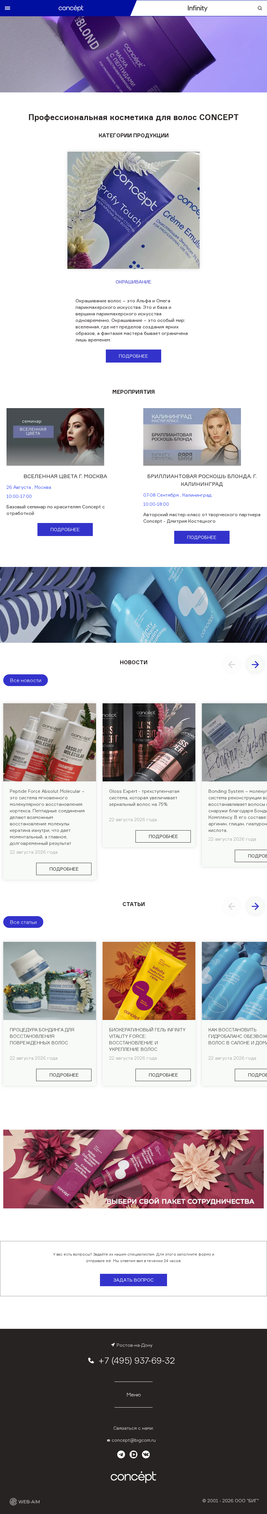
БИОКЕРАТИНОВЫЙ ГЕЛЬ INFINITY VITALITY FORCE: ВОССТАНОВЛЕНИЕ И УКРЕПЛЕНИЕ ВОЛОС (147, 1039)
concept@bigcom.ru (134, 1440)
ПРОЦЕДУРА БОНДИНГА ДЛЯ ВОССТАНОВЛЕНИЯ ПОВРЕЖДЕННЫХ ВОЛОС (42, 1036)
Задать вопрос (133, 1280)
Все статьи (23, 922)
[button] (255, 664)
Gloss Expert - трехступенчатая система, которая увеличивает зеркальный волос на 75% (144, 797)
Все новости (25, 680)
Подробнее (133, 356)
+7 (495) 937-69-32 (136, 1360)
